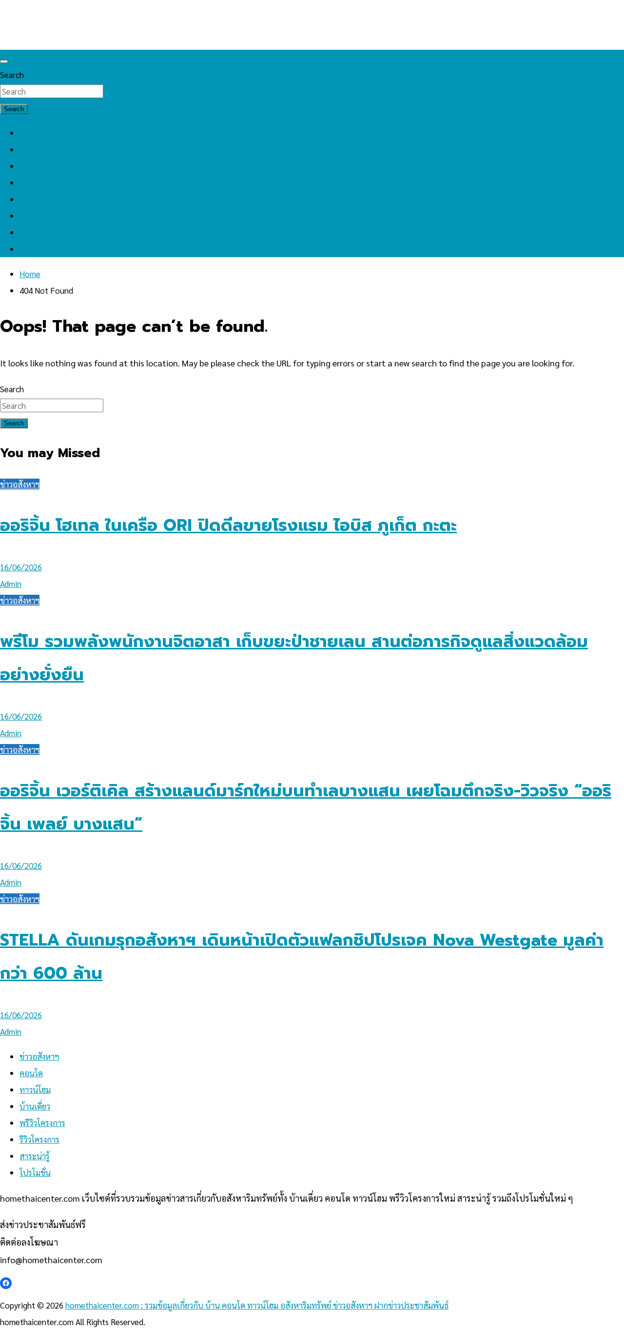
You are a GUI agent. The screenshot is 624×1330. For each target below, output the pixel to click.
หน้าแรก (34, 132)
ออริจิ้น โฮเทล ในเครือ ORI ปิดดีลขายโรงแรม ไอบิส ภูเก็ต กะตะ (228, 525)
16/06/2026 (21, 567)
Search (12, 74)
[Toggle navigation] (4, 61)
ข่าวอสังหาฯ (39, 248)
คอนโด (31, 149)
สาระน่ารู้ (35, 215)
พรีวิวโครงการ (42, 199)
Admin (10, 583)
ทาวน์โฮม (35, 182)
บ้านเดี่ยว (35, 166)
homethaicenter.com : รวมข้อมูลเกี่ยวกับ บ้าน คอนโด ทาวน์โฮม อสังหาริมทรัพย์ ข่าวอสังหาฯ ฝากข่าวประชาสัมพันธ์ (256, 1305)
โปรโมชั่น (35, 232)
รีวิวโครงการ (39, 1139)
